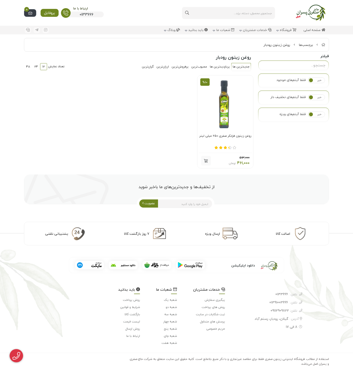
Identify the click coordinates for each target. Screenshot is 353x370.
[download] (123, 265)
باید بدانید (196, 30)
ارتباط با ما (133, 336)
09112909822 (284, 311)
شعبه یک (170, 299)
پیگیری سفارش (215, 299)
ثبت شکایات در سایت (210, 314)
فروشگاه (286, 30)
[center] (187, 13)
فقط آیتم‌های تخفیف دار (288, 97)
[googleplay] (190, 265)
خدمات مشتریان (255, 30)
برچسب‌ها (306, 45)
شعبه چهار (170, 321)
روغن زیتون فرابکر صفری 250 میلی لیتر (225, 136)
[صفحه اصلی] (323, 45)
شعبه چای (170, 336)
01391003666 (283, 302)
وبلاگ (171, 30)
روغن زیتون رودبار (277, 45)
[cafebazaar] (156, 265)
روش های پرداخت (213, 307)
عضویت (149, 203)
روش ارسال (132, 328)
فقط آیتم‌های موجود (291, 80)
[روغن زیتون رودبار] (263, 265)
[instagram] (45, 30)
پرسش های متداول (212, 321)
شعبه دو (171, 307)
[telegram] (36, 30)
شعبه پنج (170, 328)
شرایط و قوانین (130, 307)
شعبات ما (223, 30)
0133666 (286, 294)
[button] (206, 161)
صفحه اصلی (313, 30)
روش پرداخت (131, 299)
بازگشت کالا (132, 314)
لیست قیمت (131, 321)
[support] (27, 30)
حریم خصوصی (215, 328)
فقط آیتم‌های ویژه (293, 114)
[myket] (89, 265)
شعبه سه (170, 314)
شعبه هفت (169, 342)
